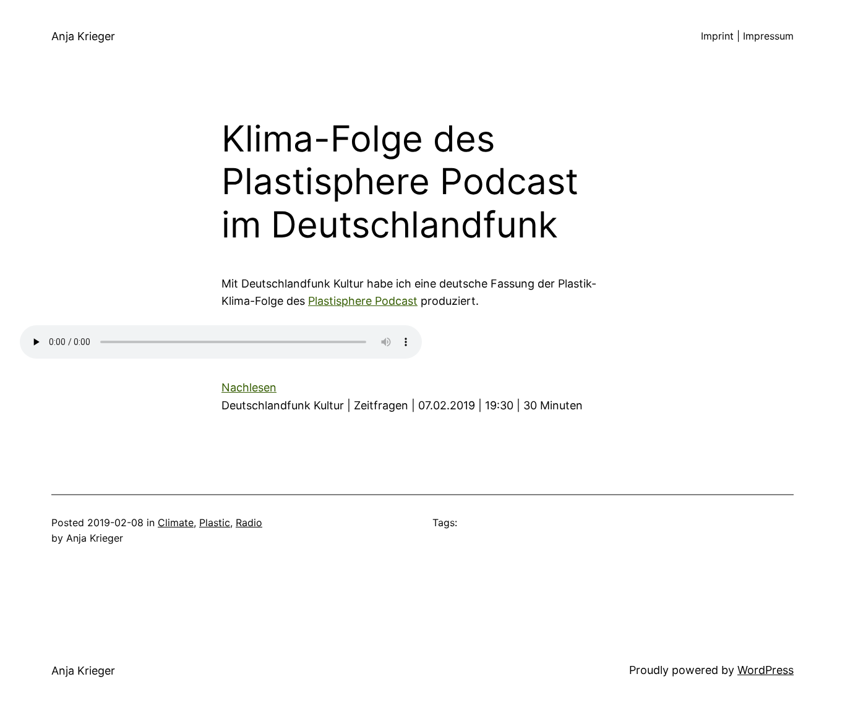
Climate (176, 522)
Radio (249, 522)
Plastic (214, 522)
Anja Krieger (83, 36)
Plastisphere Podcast (363, 300)
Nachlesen (249, 387)
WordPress (765, 669)
